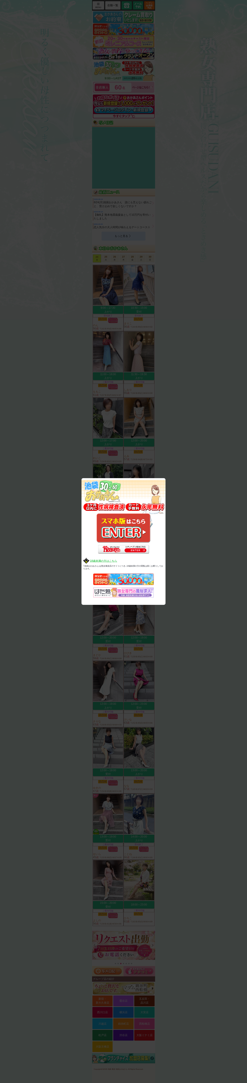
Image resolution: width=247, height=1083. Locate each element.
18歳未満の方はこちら (103, 560)
